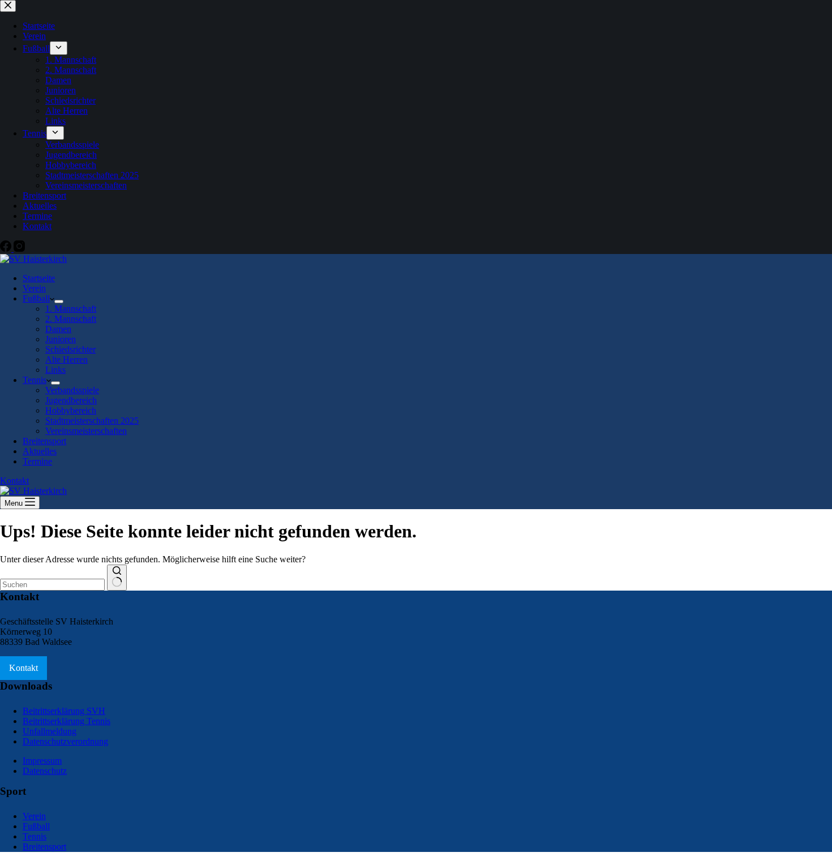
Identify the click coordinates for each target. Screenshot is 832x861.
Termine (37, 461)
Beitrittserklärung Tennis (66, 721)
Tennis (34, 380)
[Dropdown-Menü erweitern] (58, 301)
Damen (58, 329)
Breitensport (44, 441)
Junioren (60, 339)
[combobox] (52, 585)
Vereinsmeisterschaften (86, 431)
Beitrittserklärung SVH (64, 711)
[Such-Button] (117, 578)
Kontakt (14, 480)
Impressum (42, 760)
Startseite (39, 278)
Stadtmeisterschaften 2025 (92, 420)
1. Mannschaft (70, 308)
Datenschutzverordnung (65, 741)
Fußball (36, 298)
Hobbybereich (70, 410)
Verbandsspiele (72, 390)
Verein (34, 288)
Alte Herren (66, 359)
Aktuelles (40, 451)
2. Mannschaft (70, 319)
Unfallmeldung (49, 731)
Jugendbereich (71, 400)
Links (55, 369)
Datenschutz (45, 771)
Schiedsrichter (70, 349)
